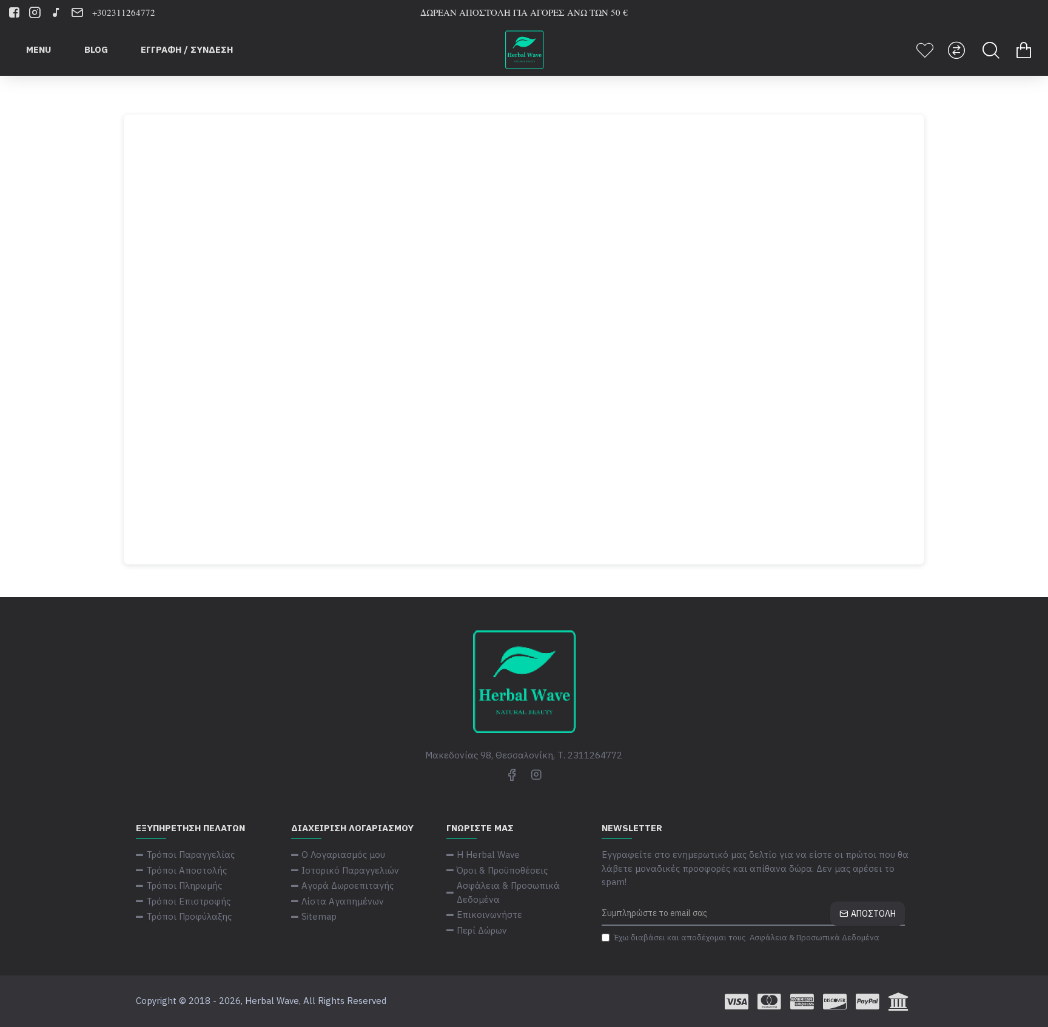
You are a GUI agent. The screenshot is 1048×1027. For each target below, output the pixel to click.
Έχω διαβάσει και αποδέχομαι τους (746, 937)
